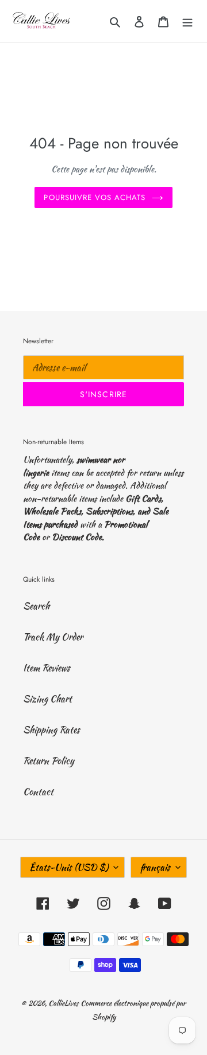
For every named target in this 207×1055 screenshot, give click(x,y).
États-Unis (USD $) (68, 867)
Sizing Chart (47, 698)
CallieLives (64, 1003)
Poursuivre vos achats (94, 197)
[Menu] (187, 21)
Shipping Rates (51, 729)
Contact (38, 791)
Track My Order (53, 637)
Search (36, 606)
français (155, 867)
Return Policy (48, 760)
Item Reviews (46, 667)
